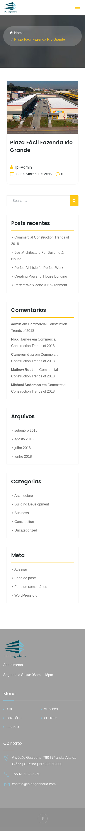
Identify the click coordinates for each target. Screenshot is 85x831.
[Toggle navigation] (77, 7)
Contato (13, 727)
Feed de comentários (30, 587)
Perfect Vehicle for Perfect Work (38, 268)
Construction (24, 521)
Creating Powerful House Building (40, 276)
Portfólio (14, 718)
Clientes (50, 718)
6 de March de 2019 (34, 174)
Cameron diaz (22, 354)
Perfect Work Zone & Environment (40, 285)
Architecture (23, 495)
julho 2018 (22, 448)
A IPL (10, 709)
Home (19, 33)
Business (21, 513)
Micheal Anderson (26, 385)
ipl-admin (23, 167)
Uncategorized (25, 530)
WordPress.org (25, 595)
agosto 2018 (24, 439)
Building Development (31, 504)
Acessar (20, 569)
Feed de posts (25, 578)
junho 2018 (23, 456)
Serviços (51, 709)
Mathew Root (22, 370)
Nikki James (21, 339)
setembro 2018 (25, 430)
